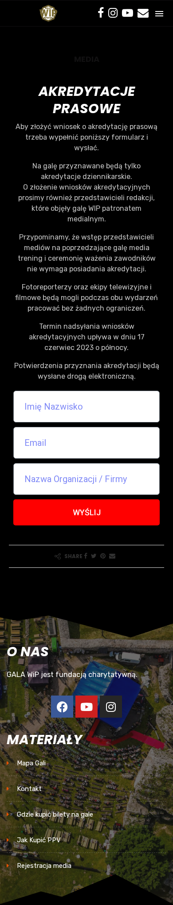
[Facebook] (101, 13)
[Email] (143, 13)
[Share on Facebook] (85, 556)
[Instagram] (113, 13)
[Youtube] (127, 13)
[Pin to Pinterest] (103, 556)
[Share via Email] (112, 556)
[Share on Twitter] (94, 556)
